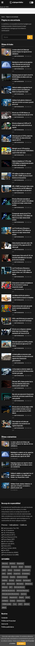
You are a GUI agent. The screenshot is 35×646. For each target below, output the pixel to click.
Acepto (21, 643)
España (12, 577)
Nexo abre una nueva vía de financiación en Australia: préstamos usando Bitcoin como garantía (22, 396)
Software (5, 601)
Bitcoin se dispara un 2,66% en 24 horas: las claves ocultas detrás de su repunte (22, 125)
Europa (11, 580)
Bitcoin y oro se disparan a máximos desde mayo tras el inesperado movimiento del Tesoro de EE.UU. (21, 331)
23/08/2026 (28, 56)
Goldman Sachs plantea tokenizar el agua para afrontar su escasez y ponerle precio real (22, 102)
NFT (11, 587)
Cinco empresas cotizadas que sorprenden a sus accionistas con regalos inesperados (21, 423)
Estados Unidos (22, 577)
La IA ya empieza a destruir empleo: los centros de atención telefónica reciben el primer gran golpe (22, 371)
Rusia (27, 597)
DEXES (9, 573)
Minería (4, 587)
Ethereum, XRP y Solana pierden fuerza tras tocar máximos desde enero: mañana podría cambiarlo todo (22, 383)
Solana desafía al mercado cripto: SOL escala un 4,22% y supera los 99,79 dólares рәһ (22, 245)
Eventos (18, 580)
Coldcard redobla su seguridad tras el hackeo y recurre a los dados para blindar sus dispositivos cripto (22, 89)
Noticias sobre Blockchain (10, 594)
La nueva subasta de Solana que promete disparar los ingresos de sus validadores (22, 51)
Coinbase (17, 570)
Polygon (4, 597)
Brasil (21, 567)
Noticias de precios (8, 590)
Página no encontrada (12, 17)
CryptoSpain (26, 570)
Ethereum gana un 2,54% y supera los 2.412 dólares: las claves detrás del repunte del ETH (22, 138)
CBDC (4, 570)
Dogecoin (17, 573)
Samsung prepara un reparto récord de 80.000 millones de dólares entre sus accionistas (22, 77)
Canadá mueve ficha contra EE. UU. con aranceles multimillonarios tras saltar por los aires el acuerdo (22, 257)
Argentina (20, 563)
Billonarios (5, 567)
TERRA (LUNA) (6, 604)
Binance (14, 567)
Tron (14, 604)
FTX (3, 584)
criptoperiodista (19, 56)
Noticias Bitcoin (19, 587)
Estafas (4, 580)
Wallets (26, 604)
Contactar (4, 618)
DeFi (3, 573)
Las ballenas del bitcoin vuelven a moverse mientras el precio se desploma (22, 296)
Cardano (27, 567)
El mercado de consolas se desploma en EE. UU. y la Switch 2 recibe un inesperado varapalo (22, 285)
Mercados (20, 584)
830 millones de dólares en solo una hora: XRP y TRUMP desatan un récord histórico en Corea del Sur (22, 175)
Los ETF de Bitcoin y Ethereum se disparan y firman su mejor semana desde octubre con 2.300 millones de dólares (22, 271)
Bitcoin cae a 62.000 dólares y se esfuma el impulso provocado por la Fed (22, 113)
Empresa (5, 577)
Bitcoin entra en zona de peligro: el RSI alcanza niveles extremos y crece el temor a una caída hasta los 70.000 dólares (22, 410)
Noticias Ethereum (22, 590)
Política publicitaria (7, 627)
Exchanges (26, 580)
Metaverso (29, 584)
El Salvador (25, 573)
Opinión (23, 594)
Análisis (12, 563)
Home (3, 17)
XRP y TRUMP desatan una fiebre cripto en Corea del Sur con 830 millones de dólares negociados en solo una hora (22, 188)
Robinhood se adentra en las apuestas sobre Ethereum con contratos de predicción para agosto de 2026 (22, 64)
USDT (20, 604)
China (10, 570)
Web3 (4, 607)
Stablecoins (20, 601)
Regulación (13, 597)
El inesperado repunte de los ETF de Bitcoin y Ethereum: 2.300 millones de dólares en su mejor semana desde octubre (22, 216)
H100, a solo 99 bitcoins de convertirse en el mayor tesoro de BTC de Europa (22, 319)
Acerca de (4, 624)
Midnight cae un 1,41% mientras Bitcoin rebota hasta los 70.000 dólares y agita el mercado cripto (22, 150)
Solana (12, 601)
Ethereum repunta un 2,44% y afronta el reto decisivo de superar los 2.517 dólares (22, 344)
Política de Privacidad (8, 621)
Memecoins (10, 584)
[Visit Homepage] (16, 2)
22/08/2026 (28, 180)
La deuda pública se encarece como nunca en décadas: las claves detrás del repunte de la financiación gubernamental (22, 357)
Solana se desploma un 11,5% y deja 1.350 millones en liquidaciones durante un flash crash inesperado (22, 163)
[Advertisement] (17, 10)
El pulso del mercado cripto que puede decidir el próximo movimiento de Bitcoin (22, 308)
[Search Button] (30, 37)
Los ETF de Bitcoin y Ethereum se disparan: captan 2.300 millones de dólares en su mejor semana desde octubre (21, 231)
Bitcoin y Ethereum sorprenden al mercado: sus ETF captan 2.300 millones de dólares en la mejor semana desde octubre (22, 202)
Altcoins (4, 563)
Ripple (21, 597)
